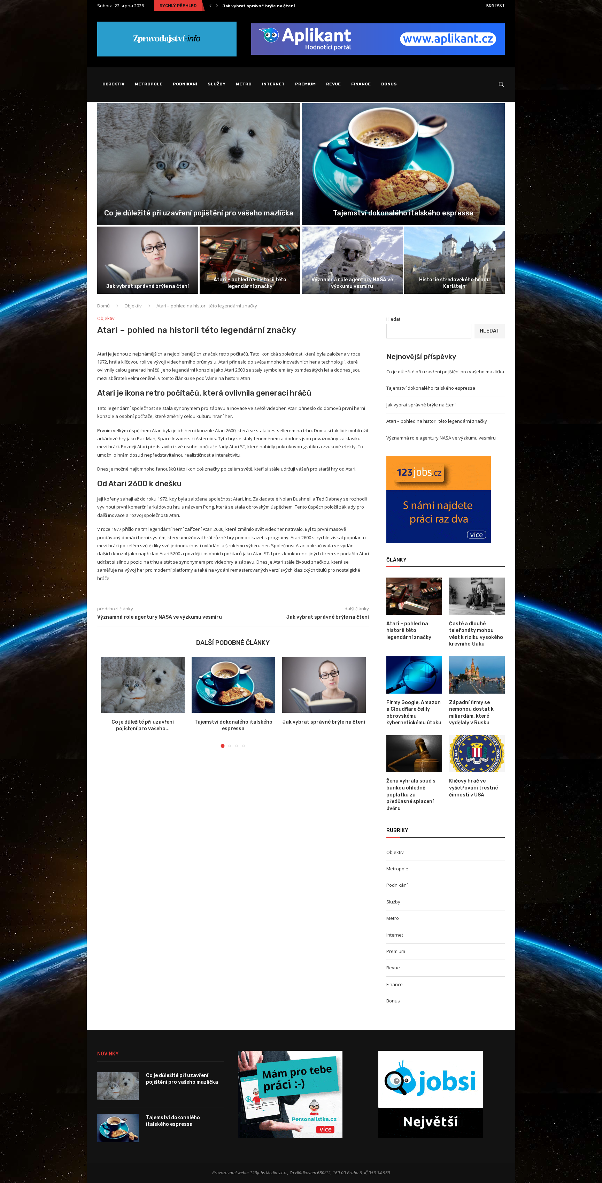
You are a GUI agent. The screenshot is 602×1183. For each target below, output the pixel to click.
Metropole (148, 84)
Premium (305, 84)
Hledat (393, 319)
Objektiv (113, 84)
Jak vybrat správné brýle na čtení (147, 286)
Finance (361, 84)
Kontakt (495, 5)
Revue (333, 84)
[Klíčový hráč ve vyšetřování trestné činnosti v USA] (477, 753)
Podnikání (185, 84)
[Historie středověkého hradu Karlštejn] (454, 260)
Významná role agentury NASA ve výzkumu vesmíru (352, 283)
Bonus (389, 84)
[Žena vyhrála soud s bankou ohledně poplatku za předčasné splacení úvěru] (414, 753)
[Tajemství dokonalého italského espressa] (403, 164)
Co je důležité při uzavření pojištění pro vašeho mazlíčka (198, 213)
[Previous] (210, 5)
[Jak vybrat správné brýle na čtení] (147, 260)
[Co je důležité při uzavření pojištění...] (198, 164)
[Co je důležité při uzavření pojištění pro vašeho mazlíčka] (143, 685)
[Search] (501, 84)
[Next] (217, 5)
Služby (216, 84)
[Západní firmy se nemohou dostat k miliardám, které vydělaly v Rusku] (477, 675)
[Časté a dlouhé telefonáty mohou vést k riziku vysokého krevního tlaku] (477, 596)
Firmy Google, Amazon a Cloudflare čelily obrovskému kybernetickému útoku (413, 713)
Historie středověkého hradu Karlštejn (454, 283)
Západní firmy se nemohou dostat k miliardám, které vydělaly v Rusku (471, 713)
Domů (103, 306)
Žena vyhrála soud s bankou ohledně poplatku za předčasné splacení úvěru (410, 794)
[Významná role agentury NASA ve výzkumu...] (352, 260)
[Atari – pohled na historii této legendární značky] (414, 596)
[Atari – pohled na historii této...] (250, 260)
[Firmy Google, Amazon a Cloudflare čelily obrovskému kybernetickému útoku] (414, 675)
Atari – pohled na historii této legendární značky (274, 5)
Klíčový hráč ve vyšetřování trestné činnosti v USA (473, 787)
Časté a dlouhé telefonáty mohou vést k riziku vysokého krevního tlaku (476, 634)
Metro (244, 84)
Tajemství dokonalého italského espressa (403, 213)
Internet (273, 84)
